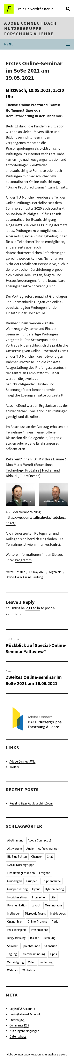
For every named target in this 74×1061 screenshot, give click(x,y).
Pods (55, 922)
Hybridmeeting (54, 889)
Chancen (37, 857)
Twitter (14, 767)
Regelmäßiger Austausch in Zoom (31, 803)
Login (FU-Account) (22, 1009)
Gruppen (31, 881)
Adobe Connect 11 (39, 840)
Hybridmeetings (17, 897)
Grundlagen (14, 881)
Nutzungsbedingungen (24, 1031)
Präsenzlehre (39, 930)
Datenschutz (17, 1036)
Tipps (53, 954)
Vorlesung (46, 962)
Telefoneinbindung (33, 954)
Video (31, 962)
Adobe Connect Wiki (22, 761)
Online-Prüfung (33, 577)
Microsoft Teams (35, 914)
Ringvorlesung (16, 938)
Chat (50, 857)
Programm (23, 560)
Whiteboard (29, 970)
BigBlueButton (17, 857)
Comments (19, 1025)
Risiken (34, 938)
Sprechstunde (31, 946)
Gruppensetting (17, 889)
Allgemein (55, 572)
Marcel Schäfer (15, 572)
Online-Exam (14, 577)
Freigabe (44, 873)
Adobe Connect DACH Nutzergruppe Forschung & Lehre (30, 28)
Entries (16, 1020)
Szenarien (50, 946)
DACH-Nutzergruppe (20, 865)
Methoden (14, 914)
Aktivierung (14, 849)
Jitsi (53, 897)
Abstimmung (15, 840)
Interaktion (39, 897)
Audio (30, 849)
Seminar (12, 946)
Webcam (12, 970)
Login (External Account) (25, 1014)
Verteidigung (15, 962)
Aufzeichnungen (48, 849)
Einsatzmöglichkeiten (21, 873)
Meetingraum (53, 905)
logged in (32, 608)
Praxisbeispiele (17, 930)
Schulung (50, 938)
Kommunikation (17, 905)
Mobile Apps (58, 914)
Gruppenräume (51, 881)
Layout (35, 905)
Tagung (12, 954)
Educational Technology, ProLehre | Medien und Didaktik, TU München (33, 470)
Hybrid (36, 889)
